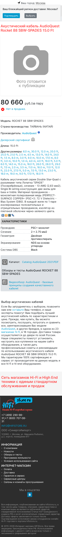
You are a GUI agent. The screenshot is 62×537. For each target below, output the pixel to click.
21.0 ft (14, 154)
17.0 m (49, 157)
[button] (31, 109)
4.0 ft (40, 161)
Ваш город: (33, 3)
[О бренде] (38, 132)
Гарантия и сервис (14, 475)
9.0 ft (22, 173)
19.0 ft (48, 161)
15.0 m (22, 164)
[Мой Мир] (9, 214)
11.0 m (32, 167)
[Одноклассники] (6, 214)
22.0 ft (8, 170)
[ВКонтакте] (3, 214)
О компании (10, 448)
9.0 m (31, 157)
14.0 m (12, 164)
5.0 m (26, 170)
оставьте (18, 309)
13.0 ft (39, 154)
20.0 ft (54, 151)
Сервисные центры (14, 478)
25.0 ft (5, 154)
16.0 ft (30, 164)
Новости (9, 451)
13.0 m (42, 170)
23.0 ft (52, 170)
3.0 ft (23, 157)
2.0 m (15, 167)
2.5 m (22, 154)
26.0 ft (40, 164)
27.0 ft (17, 170)
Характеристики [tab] (14, 221)
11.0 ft (49, 167)
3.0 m (7, 161)
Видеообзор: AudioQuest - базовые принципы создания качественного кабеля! (31, 285)
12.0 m (45, 151)
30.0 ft (35, 151)
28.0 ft (49, 164)
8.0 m (15, 157)
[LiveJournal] (13, 214)
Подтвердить (11, 15)
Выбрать (30, 15)
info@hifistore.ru (14, 425)
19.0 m (14, 173)
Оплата (8, 469)
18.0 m (41, 167)
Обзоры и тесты (13, 454)
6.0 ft (4, 164)
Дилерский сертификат (16, 140)
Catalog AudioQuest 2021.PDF (40, 261)
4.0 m (32, 161)
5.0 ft (57, 161)
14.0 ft (48, 154)
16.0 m (4, 173)
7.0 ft (34, 170)
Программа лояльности (17, 457)
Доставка (9, 472)
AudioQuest (29, 133)
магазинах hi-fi (10, 332)
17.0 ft (30, 173)
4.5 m (30, 154)
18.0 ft (39, 173)
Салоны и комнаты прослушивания (23, 482)
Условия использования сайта (21, 461)
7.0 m (7, 167)
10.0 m (40, 157)
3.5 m (23, 167)
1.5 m (7, 157)
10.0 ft (16, 161)
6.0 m (26, 151)
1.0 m (24, 161)
